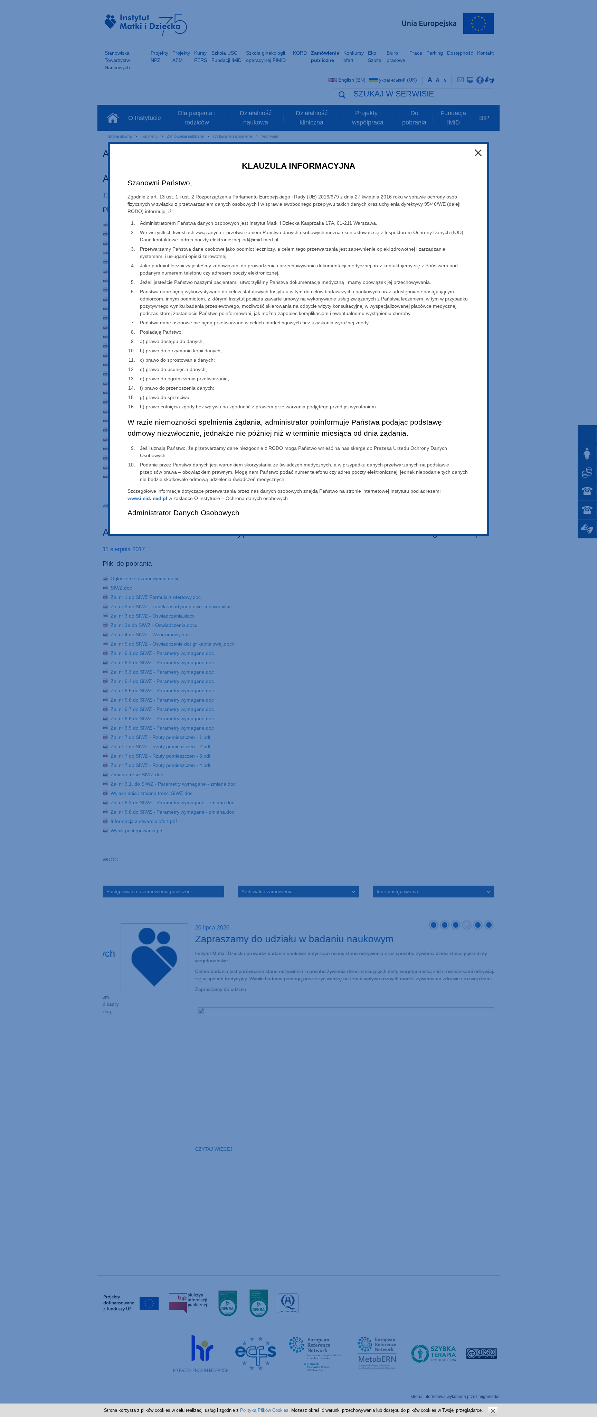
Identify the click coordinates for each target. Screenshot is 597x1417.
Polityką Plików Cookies (264, 1410)
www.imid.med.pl (147, 498)
